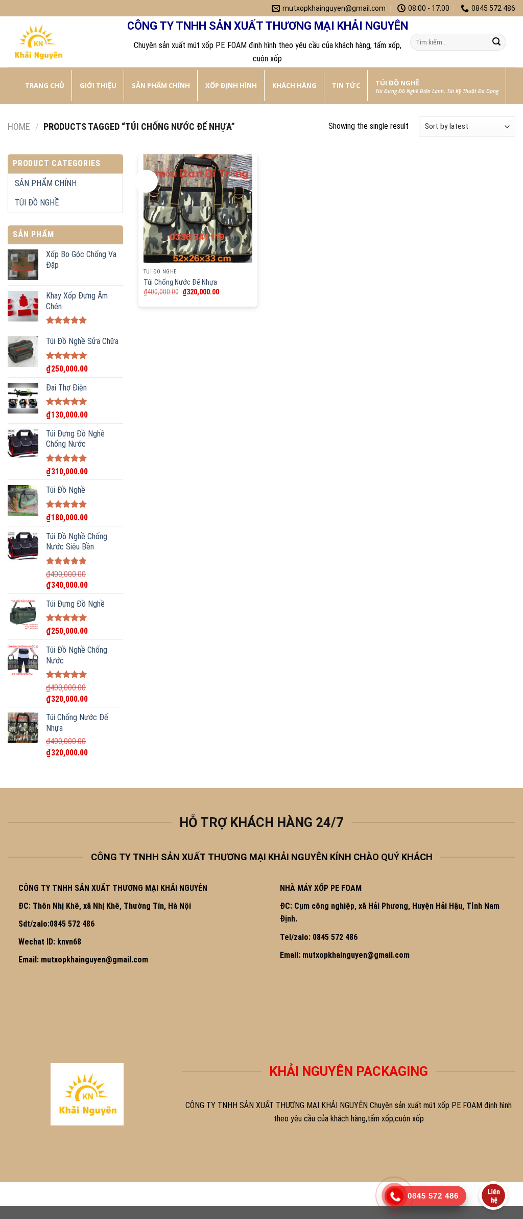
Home (19, 126)
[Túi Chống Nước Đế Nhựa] (198, 208)
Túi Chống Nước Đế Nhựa (180, 282)
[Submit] (496, 42)
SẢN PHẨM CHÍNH (46, 183)
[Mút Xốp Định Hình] (59, 41)
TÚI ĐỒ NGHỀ (37, 203)
